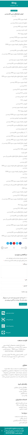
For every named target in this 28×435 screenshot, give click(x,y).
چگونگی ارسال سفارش (20, 387)
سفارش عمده (23, 391)
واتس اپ (24, 395)
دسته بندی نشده (12, 5)
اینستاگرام (24, 393)
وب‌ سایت (24, 292)
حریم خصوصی (23, 407)
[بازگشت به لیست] (14, 248)
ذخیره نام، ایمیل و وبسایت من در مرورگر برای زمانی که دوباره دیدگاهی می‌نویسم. (15, 298)
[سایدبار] (26, 132)
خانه (17, 5)
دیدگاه (24, 264)
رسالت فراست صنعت (21, 416)
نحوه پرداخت (23, 389)
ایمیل (25, 286)
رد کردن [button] (2, 431)
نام (25, 280)
